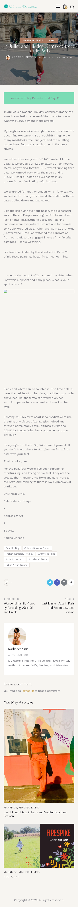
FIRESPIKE (12, 877)
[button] (58, 6)
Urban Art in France (17, 565)
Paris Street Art (15, 559)
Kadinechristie (18, 649)
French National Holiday (19, 553)
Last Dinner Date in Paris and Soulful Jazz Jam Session (35, 814)
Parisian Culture (38, 559)
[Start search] (72, 6)
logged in (28, 690)
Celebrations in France (37, 548)
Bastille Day (12, 548)
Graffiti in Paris (46, 553)
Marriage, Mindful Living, (39, 40)
